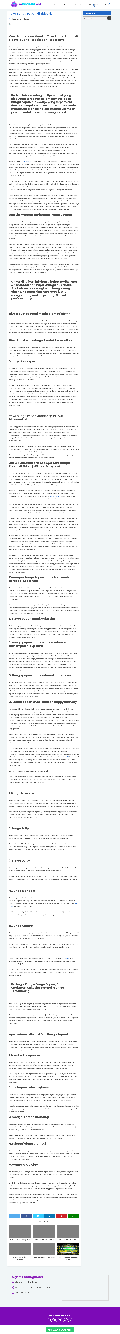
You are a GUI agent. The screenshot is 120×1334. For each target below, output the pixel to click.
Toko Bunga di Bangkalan (20, 1239)
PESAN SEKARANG (61, 1329)
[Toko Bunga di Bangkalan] (20, 1231)
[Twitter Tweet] (15, 1215)
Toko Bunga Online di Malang (20, 1258)
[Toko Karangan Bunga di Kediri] (68, 1249)
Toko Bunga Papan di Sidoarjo (31, 13)
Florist (67, 757)
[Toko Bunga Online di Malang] (20, 1249)
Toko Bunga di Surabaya (44, 1239)
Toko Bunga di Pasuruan (67, 1239)
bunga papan (54, 496)
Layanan (66, 4)
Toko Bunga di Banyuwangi (44, 1257)
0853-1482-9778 (102, 5)
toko (67, 958)
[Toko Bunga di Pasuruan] (68, 1231)
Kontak (82, 4)
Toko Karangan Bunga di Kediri (68, 1258)
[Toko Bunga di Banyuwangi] (44, 1249)
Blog (89, 4)
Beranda (56, 4)
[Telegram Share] (38, 1215)
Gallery (74, 4)
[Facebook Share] (26, 1215)
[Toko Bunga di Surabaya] (44, 1231)
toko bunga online (27, 162)
